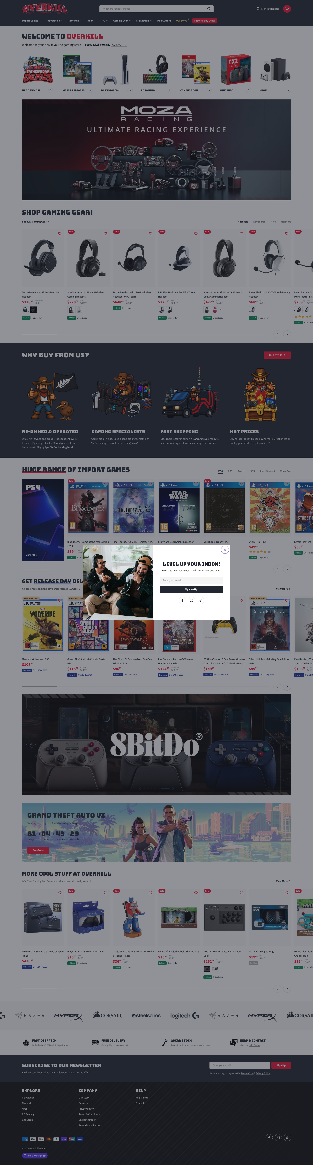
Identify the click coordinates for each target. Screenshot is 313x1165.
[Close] (225, 549)
